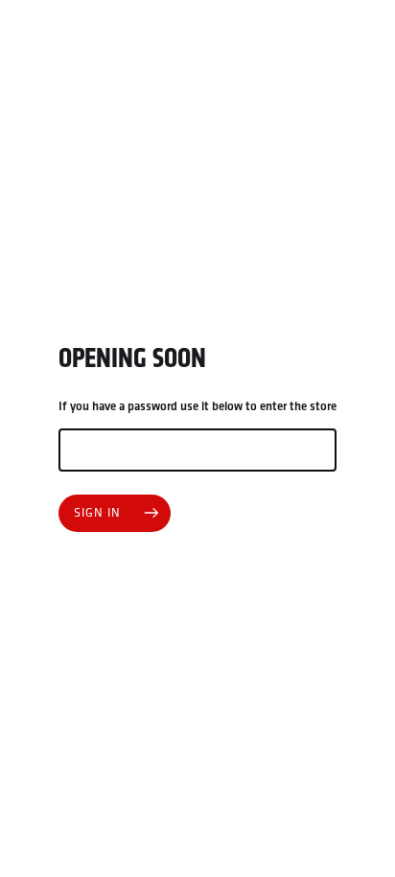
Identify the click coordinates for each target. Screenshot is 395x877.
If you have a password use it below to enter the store (197, 406)
